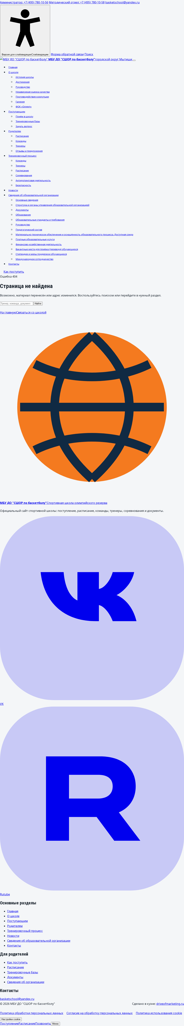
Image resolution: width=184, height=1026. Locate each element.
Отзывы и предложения (29, 151)
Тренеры (20, 145)
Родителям (14, 131)
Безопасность (23, 185)
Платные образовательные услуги (35, 239)
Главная (12, 67)
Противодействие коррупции (32, 96)
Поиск (88, 54)
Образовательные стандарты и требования (40, 219)
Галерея (20, 101)
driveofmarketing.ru (170, 1004)
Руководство (23, 87)
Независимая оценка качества (33, 91)
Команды (21, 141)
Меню (55, 1023)
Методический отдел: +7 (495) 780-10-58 (77, 2)
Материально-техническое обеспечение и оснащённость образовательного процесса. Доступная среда (74, 234)
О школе (13, 72)
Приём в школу (24, 116)
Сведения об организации (25, 982)
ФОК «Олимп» (24, 106)
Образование (23, 214)
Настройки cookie (10, 1019)
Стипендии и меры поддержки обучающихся (41, 254)
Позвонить (43, 1023)
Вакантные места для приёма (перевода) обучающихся (47, 249)
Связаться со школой (31, 312)
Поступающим (16, 111)
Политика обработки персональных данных (31, 1013)
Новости (13, 190)
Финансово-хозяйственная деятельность (39, 244)
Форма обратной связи (67, 54)
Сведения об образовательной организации (33, 195)
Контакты (13, 264)
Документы (22, 209)
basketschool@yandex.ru (122, 2)
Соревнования (24, 175)
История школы (25, 77)
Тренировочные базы (28, 121)
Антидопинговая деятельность (33, 180)
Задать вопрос (24, 126)
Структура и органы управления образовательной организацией (52, 205)
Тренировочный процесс (22, 155)
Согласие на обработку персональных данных (99, 1013)
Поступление (9, 1023)
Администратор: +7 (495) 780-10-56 (24, 2)
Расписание (22, 136)
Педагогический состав (29, 229)
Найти (38, 303)
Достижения (22, 82)
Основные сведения (27, 200)
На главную (8, 312)
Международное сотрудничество (34, 259)
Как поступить (14, 272)
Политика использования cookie (159, 1013)
